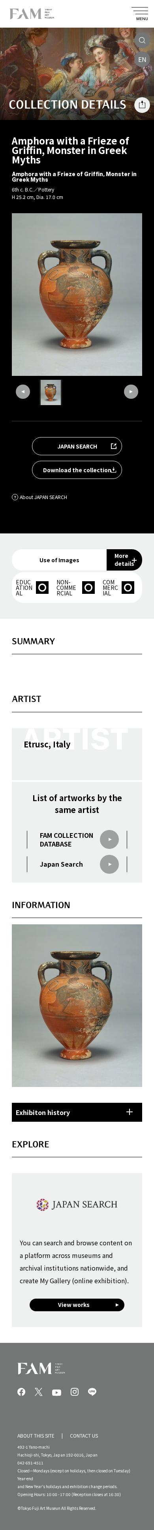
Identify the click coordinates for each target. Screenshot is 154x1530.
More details (124, 559)
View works (74, 1304)
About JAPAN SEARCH (43, 497)
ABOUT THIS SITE (35, 1435)
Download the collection (77, 470)
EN (142, 59)
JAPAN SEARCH (77, 446)
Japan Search (61, 864)
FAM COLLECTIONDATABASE (66, 840)
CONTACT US (84, 1435)
